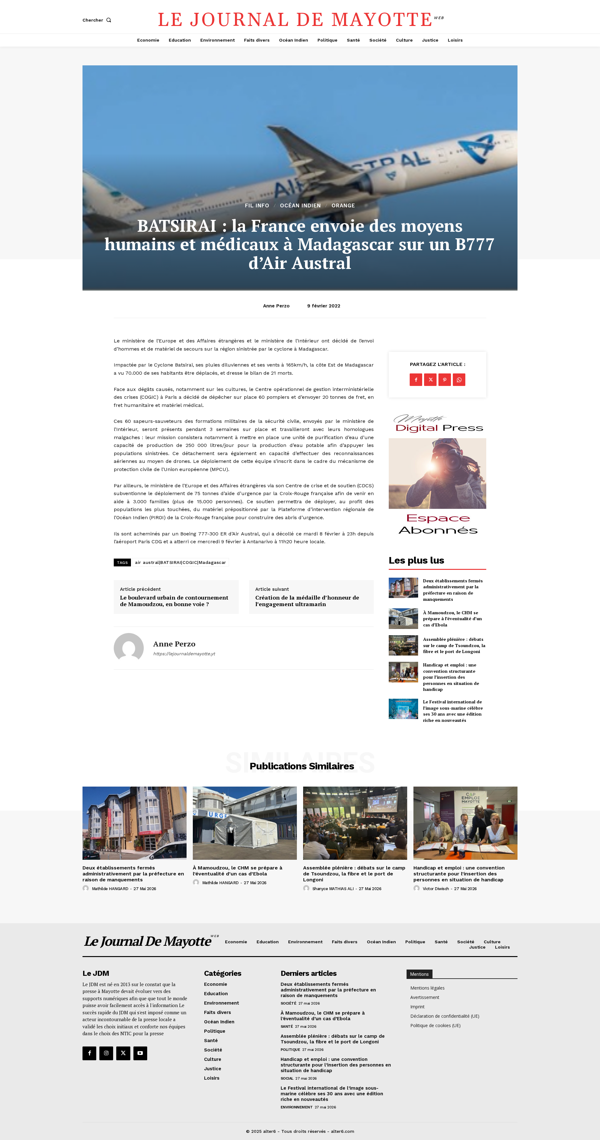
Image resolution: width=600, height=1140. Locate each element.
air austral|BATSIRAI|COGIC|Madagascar (180, 562)
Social (287, 1078)
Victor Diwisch (436, 888)
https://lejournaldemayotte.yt (184, 653)
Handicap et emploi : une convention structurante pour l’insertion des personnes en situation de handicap (451, 677)
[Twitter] (430, 379)
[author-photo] (86, 888)
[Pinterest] (444, 379)
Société (289, 1003)
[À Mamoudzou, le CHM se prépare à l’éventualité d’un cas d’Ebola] (403, 618)
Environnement (297, 1107)
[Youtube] (140, 1053)
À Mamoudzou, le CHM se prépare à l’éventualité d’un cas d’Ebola (452, 619)
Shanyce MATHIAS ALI (333, 888)
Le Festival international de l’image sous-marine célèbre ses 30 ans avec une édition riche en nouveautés (453, 711)
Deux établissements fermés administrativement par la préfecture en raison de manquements (453, 590)
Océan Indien (300, 205)
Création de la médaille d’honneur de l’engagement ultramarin (307, 601)
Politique (290, 1049)
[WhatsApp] (459, 379)
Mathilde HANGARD (110, 888)
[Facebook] (416, 379)
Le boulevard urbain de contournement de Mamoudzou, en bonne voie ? (174, 601)
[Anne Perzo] (129, 648)
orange (343, 205)
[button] (98, 20)
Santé (287, 1026)
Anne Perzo (276, 306)
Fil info (257, 205)
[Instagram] (106, 1053)
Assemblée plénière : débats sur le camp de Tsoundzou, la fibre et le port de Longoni (454, 645)
